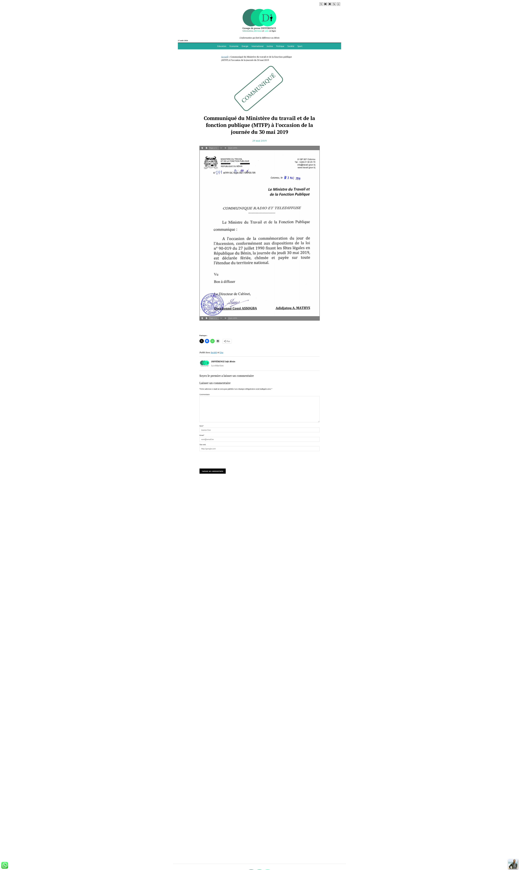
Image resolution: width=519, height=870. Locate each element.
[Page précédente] (202, 148)
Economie (233, 46)
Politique (280, 46)
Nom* (201, 426)
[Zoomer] (225, 148)
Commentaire (204, 394)
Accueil (224, 56)
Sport (299, 46)
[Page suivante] (206, 148)
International (258, 46)
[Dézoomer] (221, 148)
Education (221, 46)
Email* (201, 435)
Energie (245, 46)
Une (221, 352)
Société (290, 46)
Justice (270, 46)
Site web (202, 445)
